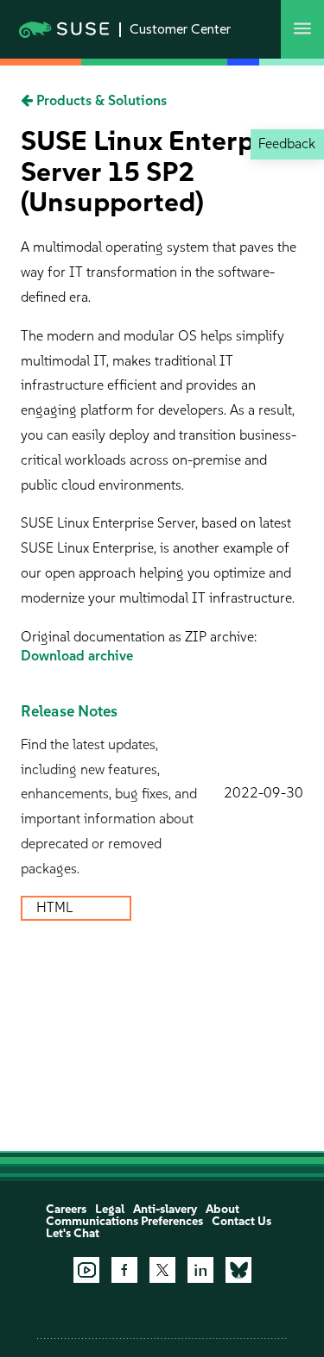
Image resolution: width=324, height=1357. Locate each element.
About (222, 1209)
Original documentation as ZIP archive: (139, 636)
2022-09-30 (263, 793)
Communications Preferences (124, 1221)
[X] (162, 1270)
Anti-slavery (165, 1209)
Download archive (77, 655)
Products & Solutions (100, 100)
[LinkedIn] (200, 1270)
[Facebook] (124, 1270)
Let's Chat (72, 1233)
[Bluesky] (238, 1270)
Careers (66, 1209)
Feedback (286, 143)
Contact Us (241, 1221)
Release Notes (69, 711)
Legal (109, 1209)
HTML (56, 907)
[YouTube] (86, 1270)
